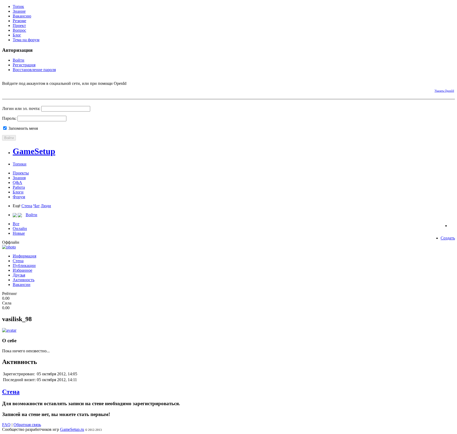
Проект (19, 25)
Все (16, 223)
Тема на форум (26, 40)
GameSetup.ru (72, 429)
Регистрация (24, 65)
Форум (19, 197)
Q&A (17, 182)
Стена (26, 206)
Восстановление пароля (34, 69)
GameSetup (34, 151)
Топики (19, 164)
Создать (448, 238)
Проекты (21, 173)
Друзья (19, 275)
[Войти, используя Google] (34, 90)
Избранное (22, 270)
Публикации (24, 265)
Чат (36, 206)
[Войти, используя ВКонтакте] (15, 90)
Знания (19, 178)
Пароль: (9, 118)
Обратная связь (27, 424)
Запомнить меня (22, 128)
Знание (19, 11)
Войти (18, 60)
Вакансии (21, 284)
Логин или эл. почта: (21, 108)
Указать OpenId (444, 90)
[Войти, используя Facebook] (6, 90)
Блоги (18, 192)
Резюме (19, 21)
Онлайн (20, 228)
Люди (46, 206)
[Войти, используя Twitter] (24, 90)
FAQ (6, 424)
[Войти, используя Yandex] (43, 90)
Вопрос (19, 30)
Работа (19, 187)
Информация (24, 256)
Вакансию (22, 16)
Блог (17, 35)
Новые (19, 233)
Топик (18, 6)
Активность (23, 280)
